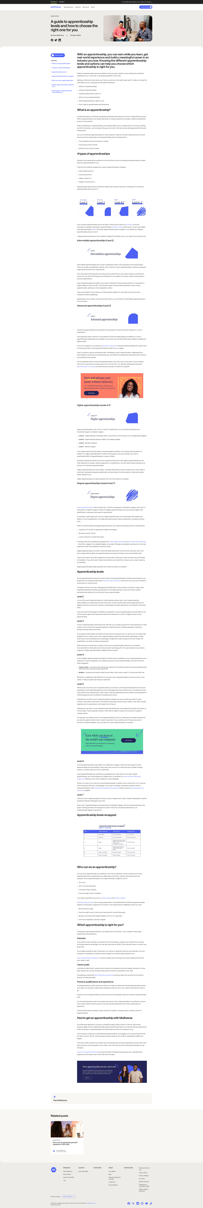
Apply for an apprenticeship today (88, 1052)
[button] (68, 7)
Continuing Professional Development (106, 788)
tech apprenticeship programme (89, 958)
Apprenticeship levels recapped (63, 76)
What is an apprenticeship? (61, 63)
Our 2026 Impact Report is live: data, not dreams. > (137, 2)
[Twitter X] (133, 1203)
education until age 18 (109, 346)
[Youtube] (146, 1203)
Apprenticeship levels (59, 72)
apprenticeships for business (86, 366)
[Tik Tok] (151, 1203)
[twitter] (56, 40)
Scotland (129, 224)
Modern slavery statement (143, 1190)
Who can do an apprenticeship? (62, 80)
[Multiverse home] (56, 7)
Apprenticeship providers (85, 902)
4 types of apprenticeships (61, 68)
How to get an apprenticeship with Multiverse (62, 91)
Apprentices (55, 16)
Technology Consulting (117, 541)
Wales (94, 229)
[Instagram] (142, 1203)
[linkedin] (59, 40)
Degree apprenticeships (85, 507)
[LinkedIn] (137, 1203)
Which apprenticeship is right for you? (63, 85)
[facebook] (52, 40)
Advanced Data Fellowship (137, 541)
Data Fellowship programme (103, 975)
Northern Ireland (117, 227)
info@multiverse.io (91, 1203)
